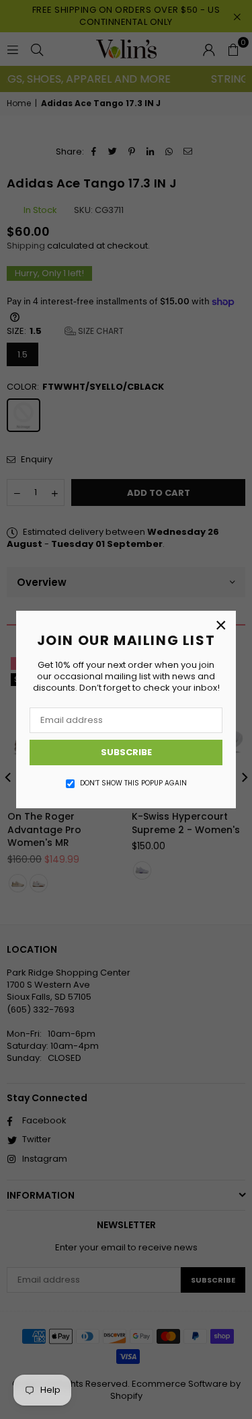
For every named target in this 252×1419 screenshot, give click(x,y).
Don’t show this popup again (133, 783)
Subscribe (126, 752)
